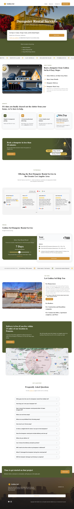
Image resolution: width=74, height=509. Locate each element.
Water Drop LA (60, 123)
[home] (10, 4)
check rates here (58, 253)
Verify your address (14, 38)
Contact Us (57, 4)
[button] (5, 203)
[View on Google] (25, 209)
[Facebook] (8, 502)
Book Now (65, 4)
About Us (51, 4)
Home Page (36, 496)
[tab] (58, 76)
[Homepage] (22, 485)
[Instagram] (11, 502)
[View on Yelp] (8, 208)
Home (46, 4)
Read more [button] (25, 206)
